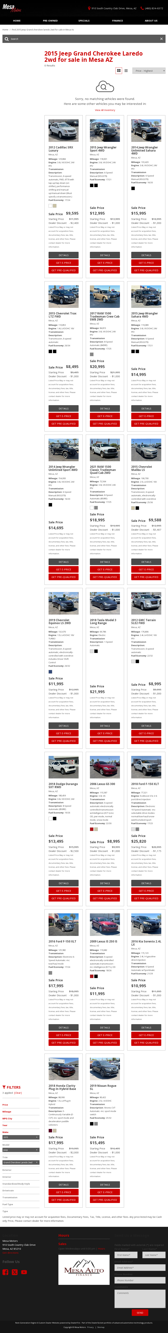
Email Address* (124, 1261)
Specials (84, 20)
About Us (151, 20)
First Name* (122, 1248)
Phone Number (124, 1274)
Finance (117, 20)
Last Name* (149, 1248)
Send (140, 1312)
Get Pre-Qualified (64, 270)
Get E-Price (63, 262)
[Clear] (18, 1092)
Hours (101, 1248)
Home (17, 20)
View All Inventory (105, 110)
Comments (121, 1286)
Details (64, 255)
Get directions (10, 1252)
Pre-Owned (50, 20)
